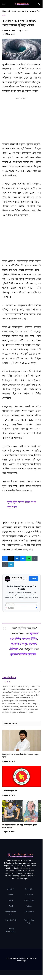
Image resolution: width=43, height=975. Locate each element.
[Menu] (3, 4)
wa (29, 558)
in (17, 558)
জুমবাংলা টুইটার (29, 638)
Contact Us (29, 889)
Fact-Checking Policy (29, 921)
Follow (33, 579)
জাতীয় (9, 11)
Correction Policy (11, 920)
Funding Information (10, 930)
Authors (29, 906)
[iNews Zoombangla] (21, 3)
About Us (10, 889)
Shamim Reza (8, 30)
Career (10, 895)
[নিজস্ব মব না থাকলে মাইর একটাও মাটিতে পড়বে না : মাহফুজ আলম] (21, 740)
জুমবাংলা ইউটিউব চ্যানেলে (22, 654)
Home (4, 11)
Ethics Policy (29, 912)
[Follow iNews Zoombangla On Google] (21, 606)
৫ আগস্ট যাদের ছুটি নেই (9, 791)
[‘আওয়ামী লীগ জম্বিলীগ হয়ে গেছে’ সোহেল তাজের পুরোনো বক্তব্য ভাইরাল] (21, 811)
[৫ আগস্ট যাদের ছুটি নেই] (21, 777)
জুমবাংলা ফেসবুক (19, 643)
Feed (11, 906)
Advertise (29, 895)
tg (11, 564)
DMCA (10, 900)
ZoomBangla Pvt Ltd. (19, 958)
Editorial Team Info (10, 913)
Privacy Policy (29, 900)
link (35, 558)
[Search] (39, 4)
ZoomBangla (21, 960)
